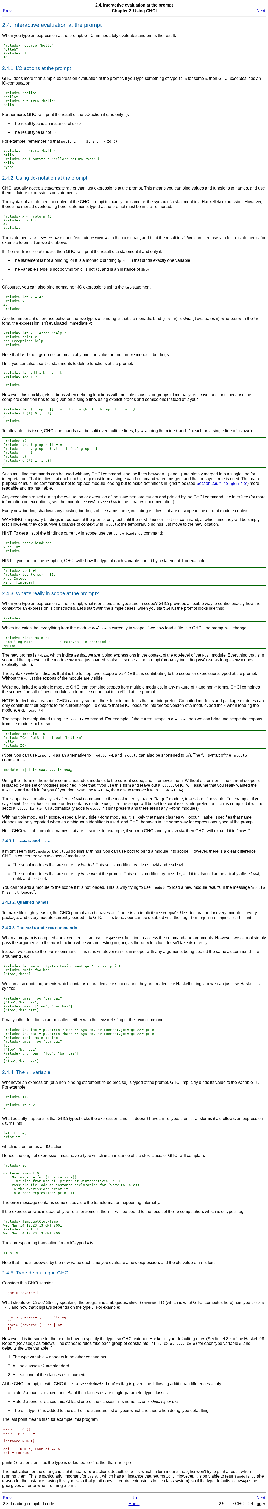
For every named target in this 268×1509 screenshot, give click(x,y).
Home (134, 1503)
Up (134, 1498)
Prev (7, 11)
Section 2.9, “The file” (221, 483)
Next (260, 11)
